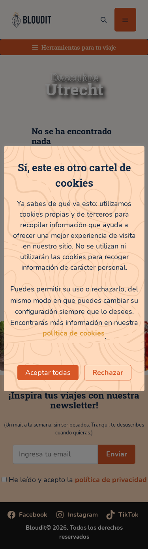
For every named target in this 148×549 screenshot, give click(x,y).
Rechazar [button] (107, 372)
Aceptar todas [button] (48, 372)
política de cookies (74, 333)
